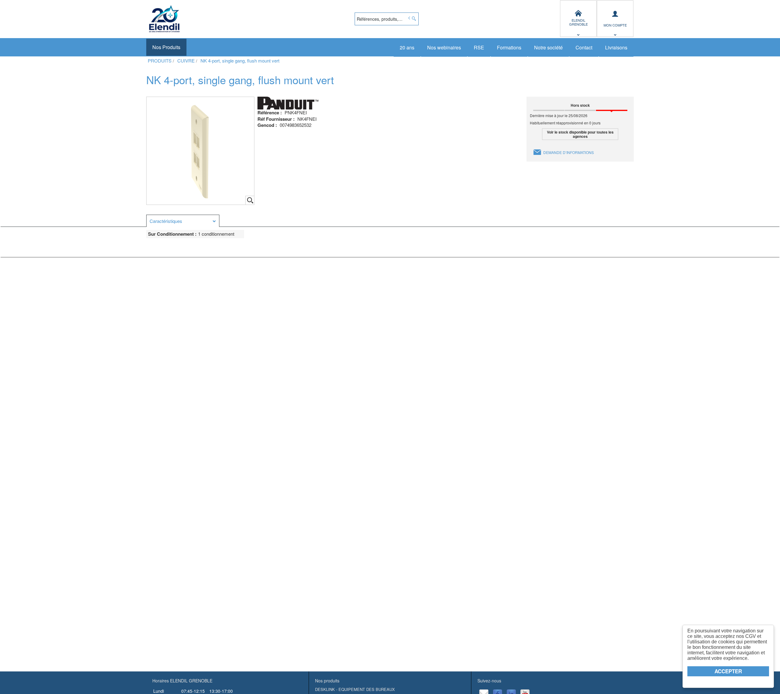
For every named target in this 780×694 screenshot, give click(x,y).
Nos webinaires (444, 47)
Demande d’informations (568, 152)
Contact (584, 47)
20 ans (407, 47)
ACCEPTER (728, 671)
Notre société (548, 47)
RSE (479, 47)
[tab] (182, 221)
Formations (509, 47)
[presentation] (183, 221)
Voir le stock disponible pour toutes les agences (580, 134)
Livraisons (616, 47)
